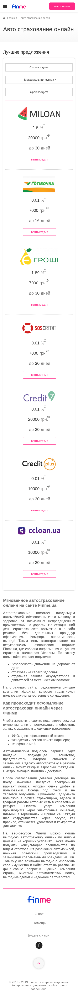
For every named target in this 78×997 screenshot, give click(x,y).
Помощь (39, 923)
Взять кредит (39, 159)
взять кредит (62, 6)
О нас (39, 914)
